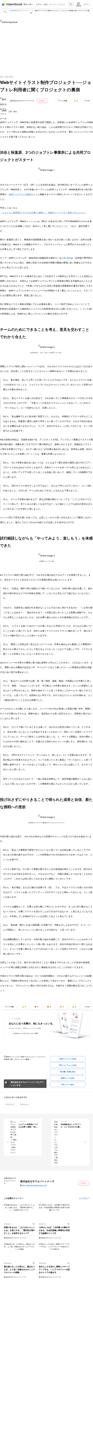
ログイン (86, 4)
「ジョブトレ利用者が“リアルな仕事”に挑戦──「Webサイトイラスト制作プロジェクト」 (43, 212)
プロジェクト (24, 1104)
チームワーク (9, 1104)
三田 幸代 (66, 257)
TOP (4, 12)
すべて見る (83, 1198)
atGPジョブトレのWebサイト (23, 194)
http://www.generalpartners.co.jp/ (34, 1185)
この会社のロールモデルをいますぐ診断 (25, 1033)
